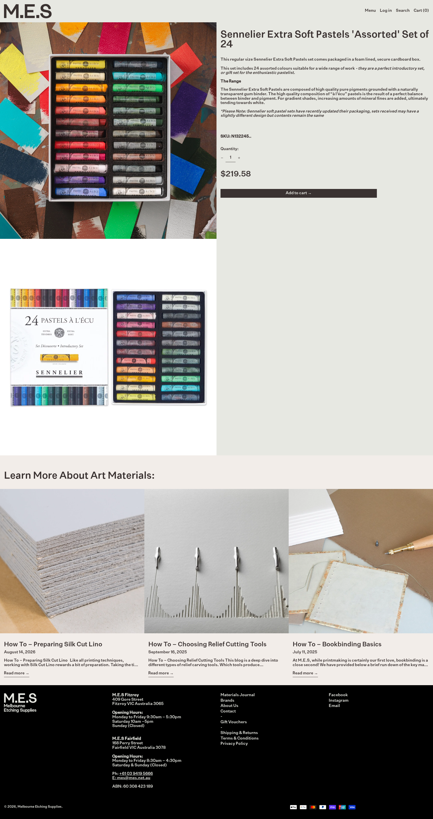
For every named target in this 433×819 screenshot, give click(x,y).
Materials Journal (238, 695)
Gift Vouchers (234, 722)
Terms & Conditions (240, 739)
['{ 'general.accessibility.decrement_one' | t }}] (222, 157)
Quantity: (230, 149)
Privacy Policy (234, 744)
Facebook (338, 695)
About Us (229, 706)
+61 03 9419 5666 (136, 774)
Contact (228, 711)
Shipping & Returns (239, 733)
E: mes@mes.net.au (131, 778)
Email (334, 706)
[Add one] (239, 157)
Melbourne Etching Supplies (40, 806)
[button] (403, 11)
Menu (370, 11)
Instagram (339, 701)
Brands (227, 701)
